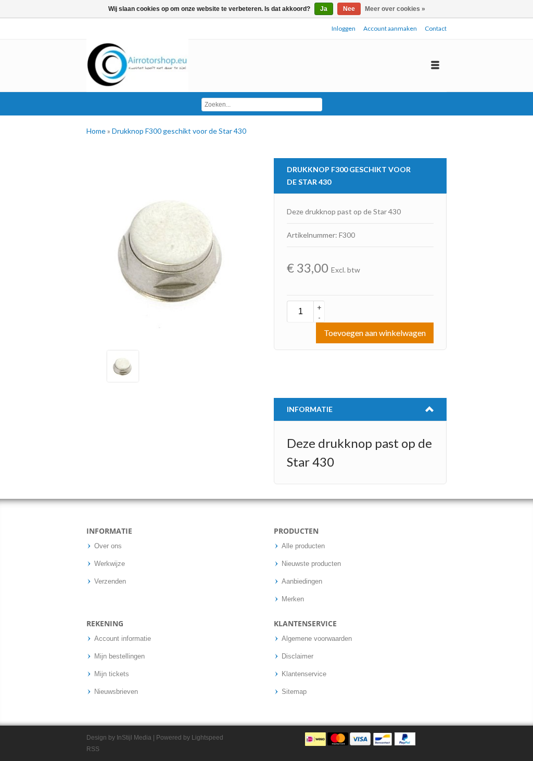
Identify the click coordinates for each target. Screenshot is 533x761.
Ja (323, 8)
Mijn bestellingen (119, 656)
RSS (92, 749)
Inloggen (344, 28)
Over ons (108, 546)
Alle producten (303, 546)
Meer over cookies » (395, 8)
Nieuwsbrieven (116, 691)
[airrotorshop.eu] (137, 65)
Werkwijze (109, 563)
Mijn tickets (111, 674)
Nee (349, 8)
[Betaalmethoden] (360, 738)
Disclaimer (297, 656)
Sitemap (294, 691)
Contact (436, 28)
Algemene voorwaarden (317, 638)
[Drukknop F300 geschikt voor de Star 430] (122, 365)
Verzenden (110, 581)
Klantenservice (304, 674)
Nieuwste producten (311, 563)
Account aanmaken (390, 28)
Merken (293, 599)
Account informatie (122, 638)
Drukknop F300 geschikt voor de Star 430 (179, 130)
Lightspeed (207, 737)
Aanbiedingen (302, 581)
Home (96, 130)
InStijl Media (134, 737)
